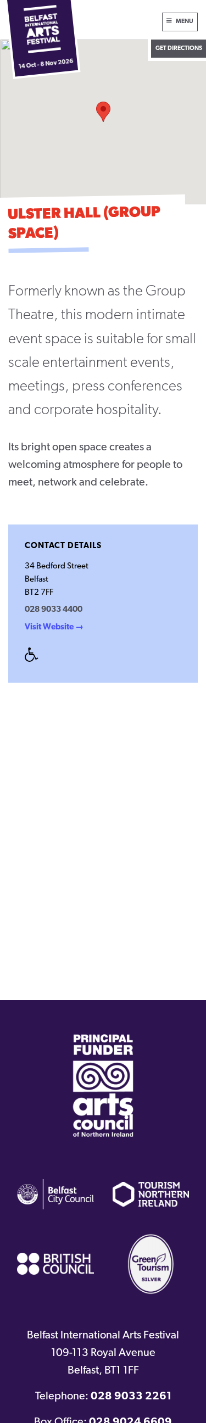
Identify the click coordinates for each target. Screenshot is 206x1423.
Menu (184, 22)
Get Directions (178, 49)
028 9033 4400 (53, 610)
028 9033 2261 (131, 1396)
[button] (103, 111)
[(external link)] (103, 1085)
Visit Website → (54, 627)
